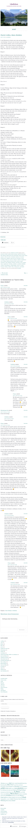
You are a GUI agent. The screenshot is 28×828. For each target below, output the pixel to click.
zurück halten (21, 266)
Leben (17, 791)
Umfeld (16, 797)
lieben (2, 794)
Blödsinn (4, 255)
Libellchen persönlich (14, 252)
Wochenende (23, 799)
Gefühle (7, 788)
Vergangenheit (3, 799)
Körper (10, 792)
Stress (7, 797)
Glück (15, 788)
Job (13, 790)
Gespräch (12, 788)
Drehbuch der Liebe (4, 648)
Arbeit (13, 783)
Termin (10, 797)
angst (10, 783)
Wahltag (2, 688)
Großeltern (25, 788)
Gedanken (25, 786)
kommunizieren (4, 792)
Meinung (8, 261)
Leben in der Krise (4, 687)
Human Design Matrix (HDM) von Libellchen (9, 654)
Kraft (8, 792)
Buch (6, 785)
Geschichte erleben (4, 678)
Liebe (23, 792)
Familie (2, 651)
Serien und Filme (4, 665)
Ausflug (16, 783)
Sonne (2, 797)
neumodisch (3, 262)
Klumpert (15, 259)
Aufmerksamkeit (11, 254)
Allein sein (2, 684)
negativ (21, 261)
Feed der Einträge (4, 811)
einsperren (2, 256)
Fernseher (22, 256)
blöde (2, 255)
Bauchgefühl (19, 783)
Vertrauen (2, 266)
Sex (23, 795)
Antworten (25, 285)
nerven (2, 795)
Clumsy (2, 285)
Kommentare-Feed (4, 812)
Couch (14, 785)
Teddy (2, 667)
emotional (21, 785)
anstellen (6, 254)
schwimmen (18, 262)
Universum (20, 797)
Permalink (19, 268)
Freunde (17, 786)
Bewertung (23, 254)
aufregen (15, 254)
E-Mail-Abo (4, 696)
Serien (21, 262)
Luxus (2, 261)
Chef (12, 785)
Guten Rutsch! (3, 690)
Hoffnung (4, 790)
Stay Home (3, 685)
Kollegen (24, 790)
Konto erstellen (3, 808)
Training (13, 797)
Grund (22, 258)
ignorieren (11, 259)
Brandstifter (16, 255)
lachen (13, 792)
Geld (10, 788)
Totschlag (10, 263)
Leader (2, 681)
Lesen (21, 792)
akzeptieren (7, 783)
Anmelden (2, 809)
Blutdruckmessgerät (10, 255)
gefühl (3, 788)
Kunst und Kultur (4, 656)
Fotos (13, 786)
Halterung (7, 259)
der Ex (2, 647)
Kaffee (16, 790)
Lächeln (4, 794)
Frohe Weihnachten (4, 691)
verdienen (2, 265)
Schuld (16, 795)
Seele (21, 795)
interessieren (10, 790)
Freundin (20, 786)
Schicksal (13, 262)
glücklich (20, 788)
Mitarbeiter (20, 794)
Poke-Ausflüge (3, 662)
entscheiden (13, 256)
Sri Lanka (2, 666)
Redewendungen (3, 663)
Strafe (2, 263)
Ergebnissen (18, 256)
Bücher (2, 644)
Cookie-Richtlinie (11, 822)
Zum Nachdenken (4, 670)
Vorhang (6, 266)
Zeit (7, 800)
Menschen (12, 261)
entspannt (7, 786)
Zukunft (13, 800)
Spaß (5, 797)
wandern (9, 266)
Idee (7, 790)
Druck (17, 784)
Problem (8, 795)
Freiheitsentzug (3, 258)
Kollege (19, 790)
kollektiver (19, 259)
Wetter (19, 799)
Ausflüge (2, 641)
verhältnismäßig (13, 265)
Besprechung (24, 783)
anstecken (2, 254)
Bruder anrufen (21, 255)
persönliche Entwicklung (5, 660)
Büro (1, 645)
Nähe (5, 795)
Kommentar (22, 629)
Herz (1, 790)
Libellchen (14, 4)
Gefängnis (8, 258)
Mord (15, 261)
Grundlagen (3, 259)
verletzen (18, 265)
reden (6, 262)
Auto (1, 642)
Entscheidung (3, 786)
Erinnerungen (3, 650)
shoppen (24, 262)
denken (26, 255)
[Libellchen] (14, 17)
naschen (18, 261)
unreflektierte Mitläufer (21, 263)
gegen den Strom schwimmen (16, 258)
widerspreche (16, 266)
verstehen (22, 265)
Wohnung (2, 669)
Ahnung (2, 783)
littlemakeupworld (4, 410)
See (19, 795)
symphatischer (5, 263)
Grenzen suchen (3, 679)
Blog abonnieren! (5, 707)
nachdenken (25, 794)
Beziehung (3, 785)
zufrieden (10, 800)
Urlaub (24, 797)
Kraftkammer (23, 259)
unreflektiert (15, 263)
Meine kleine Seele (4, 659)
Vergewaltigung (7, 265)
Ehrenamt (2, 682)
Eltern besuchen (8, 256)
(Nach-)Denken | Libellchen (11, 610)
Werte (13, 266)
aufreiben (19, 254)
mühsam (4, 261)
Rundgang (9, 262)
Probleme (13, 795)
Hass (25, 273)
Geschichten (3, 653)
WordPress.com (3, 814)
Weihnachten (16, 799)
